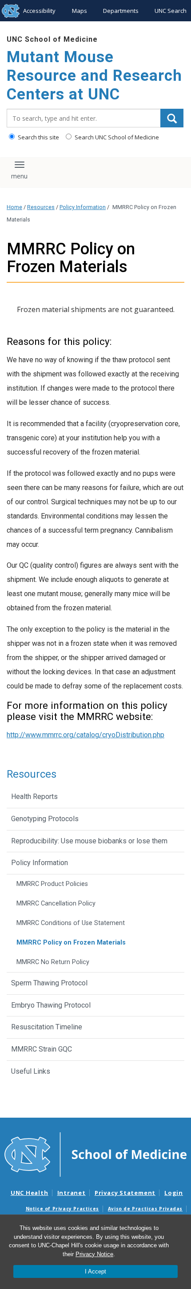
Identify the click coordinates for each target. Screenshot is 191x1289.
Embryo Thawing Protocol (51, 1005)
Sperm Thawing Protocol (49, 983)
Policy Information (83, 207)
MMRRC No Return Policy (52, 962)
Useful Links (30, 1071)
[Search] (171, 118)
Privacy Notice (94, 1254)
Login (173, 1193)
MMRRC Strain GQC (41, 1049)
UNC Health (29, 1193)
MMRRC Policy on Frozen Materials (71, 942)
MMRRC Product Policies (52, 884)
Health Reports (34, 796)
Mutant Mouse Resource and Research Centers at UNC (94, 75)
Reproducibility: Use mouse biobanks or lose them (89, 841)
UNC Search (171, 11)
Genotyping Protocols (45, 819)
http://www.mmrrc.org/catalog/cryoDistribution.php (85, 735)
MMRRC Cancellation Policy (56, 903)
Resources (41, 207)
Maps (79, 11)
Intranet (71, 1193)
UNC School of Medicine (52, 39)
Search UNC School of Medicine (116, 137)
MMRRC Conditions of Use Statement (70, 923)
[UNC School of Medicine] (95, 1154)
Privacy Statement (125, 1193)
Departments (121, 11)
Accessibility (39, 11)
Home (14, 207)
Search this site (37, 137)
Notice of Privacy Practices (62, 1209)
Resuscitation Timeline (46, 1027)
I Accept (95, 1271)
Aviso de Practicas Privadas (145, 1209)
